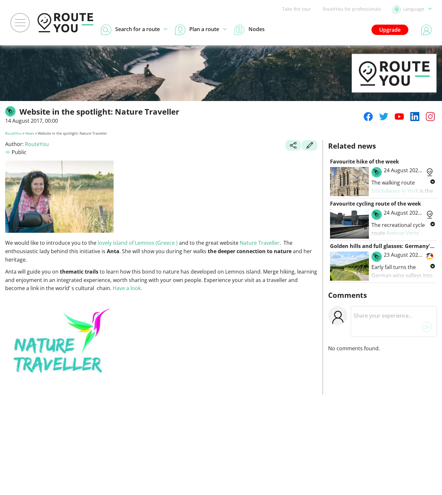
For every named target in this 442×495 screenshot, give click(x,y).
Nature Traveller (260, 242)
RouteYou (13, 133)
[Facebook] (368, 116)
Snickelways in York (394, 191)
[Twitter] (383, 116)
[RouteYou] (394, 82)
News (29, 133)
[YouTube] (399, 116)
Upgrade (390, 29)
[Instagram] (430, 116)
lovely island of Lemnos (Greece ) (138, 242)
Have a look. (127, 288)
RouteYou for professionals (352, 9)
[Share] (293, 146)
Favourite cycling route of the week (375, 203)
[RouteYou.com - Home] (65, 22)
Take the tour (296, 9)
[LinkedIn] (414, 116)
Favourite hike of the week (364, 161)
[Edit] (309, 146)
